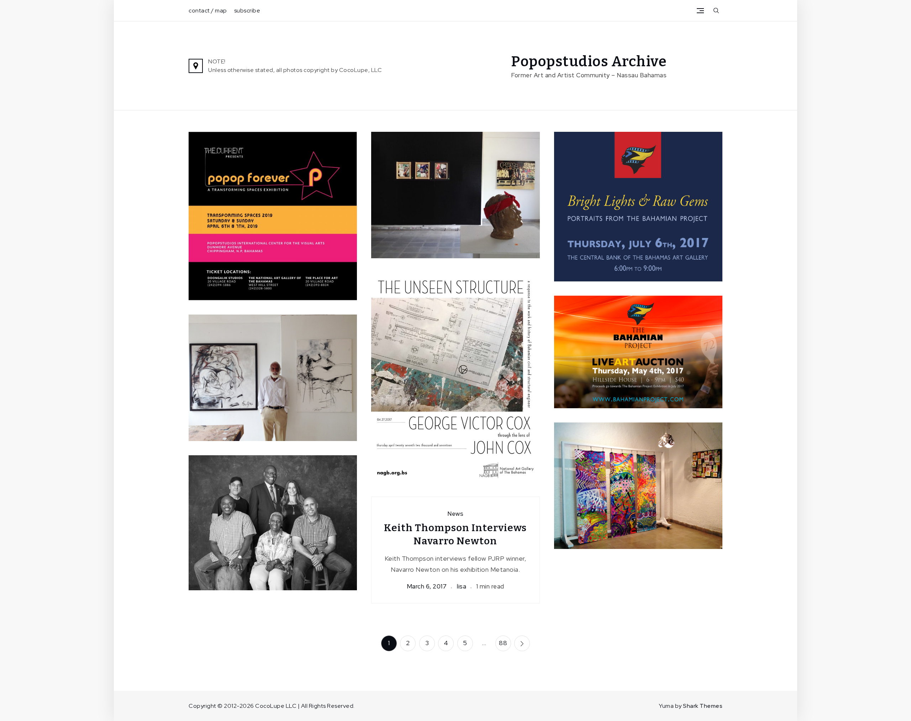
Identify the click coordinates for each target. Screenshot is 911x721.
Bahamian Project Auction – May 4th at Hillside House (638, 349)
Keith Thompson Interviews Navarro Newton (455, 534)
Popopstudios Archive (589, 61)
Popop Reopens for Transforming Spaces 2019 (273, 214)
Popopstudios (276, 239)
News (638, 177)
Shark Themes (702, 706)
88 (503, 643)
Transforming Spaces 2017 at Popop (272, 375)
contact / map (208, 10)
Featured (307, 193)
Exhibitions (273, 193)
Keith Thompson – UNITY (455, 193)
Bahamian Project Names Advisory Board (273, 520)
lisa (461, 394)
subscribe (247, 10)
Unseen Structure (455, 375)
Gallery (335, 193)
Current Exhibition (226, 193)
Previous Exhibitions (656, 469)
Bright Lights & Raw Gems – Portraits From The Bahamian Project (638, 204)
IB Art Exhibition (638, 483)
